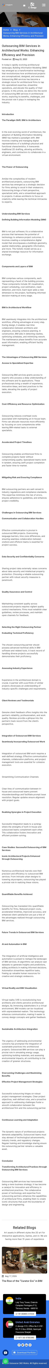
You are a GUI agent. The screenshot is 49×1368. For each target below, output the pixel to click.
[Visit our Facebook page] (19, 1345)
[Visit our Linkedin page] (26, 1345)
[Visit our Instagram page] (30, 1345)
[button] (3, 1292)
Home (6, 30)
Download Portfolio (26, 1352)
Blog (15, 30)
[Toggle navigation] (43, 5)
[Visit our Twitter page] (22, 1345)
